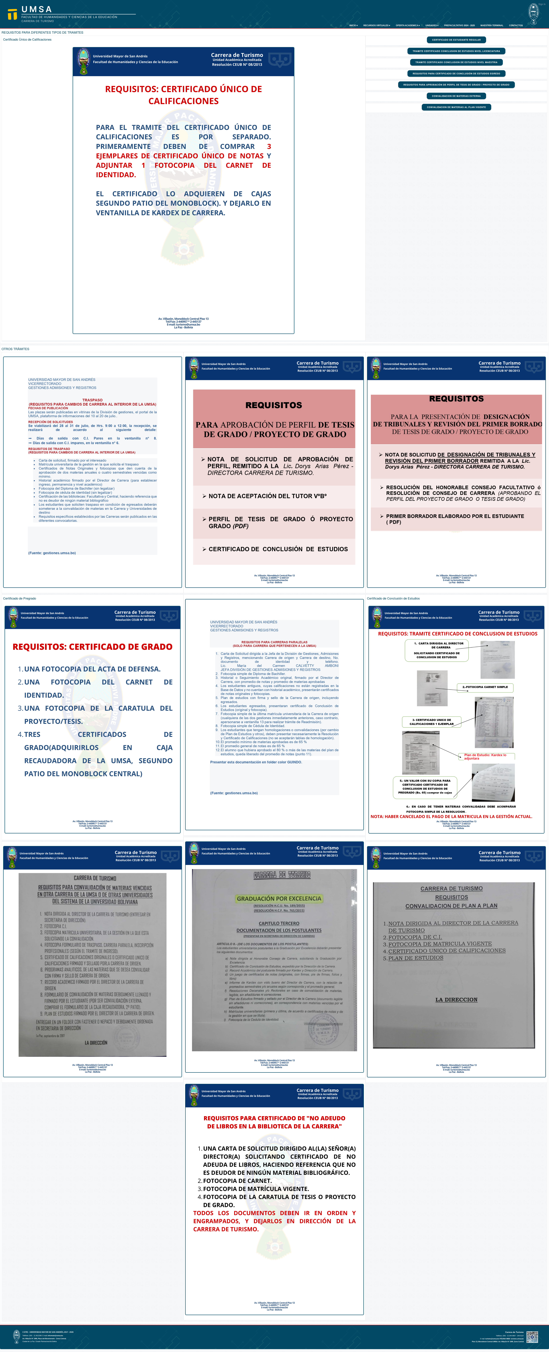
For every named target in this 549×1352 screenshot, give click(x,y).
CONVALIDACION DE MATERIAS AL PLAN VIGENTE (456, 107)
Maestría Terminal (492, 25)
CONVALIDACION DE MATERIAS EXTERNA (456, 96)
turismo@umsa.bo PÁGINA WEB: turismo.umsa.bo (504, 1339)
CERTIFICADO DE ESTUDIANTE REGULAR (456, 39)
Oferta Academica (408, 25)
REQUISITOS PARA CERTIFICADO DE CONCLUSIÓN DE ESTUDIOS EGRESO (456, 73)
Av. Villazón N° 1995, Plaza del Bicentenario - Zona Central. (44, 1338)
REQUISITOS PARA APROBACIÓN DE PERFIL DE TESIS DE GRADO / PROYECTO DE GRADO (456, 84)
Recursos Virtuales (376, 25)
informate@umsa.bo (55, 1335)
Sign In (542, 4)
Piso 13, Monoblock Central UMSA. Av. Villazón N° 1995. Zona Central (498, 1341)
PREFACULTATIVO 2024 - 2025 (459, 25)
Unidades (431, 25)
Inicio (353, 25)
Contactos (516, 25)
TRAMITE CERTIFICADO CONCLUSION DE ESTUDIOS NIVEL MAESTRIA (456, 62)
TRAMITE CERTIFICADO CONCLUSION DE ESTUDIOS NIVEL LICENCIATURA (456, 51)
